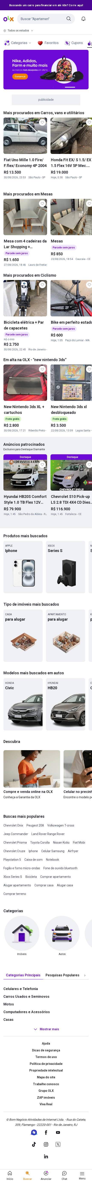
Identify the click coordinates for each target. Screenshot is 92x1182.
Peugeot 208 (35, 825)
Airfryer (73, 851)
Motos (8, 1004)
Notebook (52, 859)
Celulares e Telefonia (20, 989)
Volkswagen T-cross (60, 825)
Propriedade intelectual (46, 1070)
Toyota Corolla (40, 842)
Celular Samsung (52, 851)
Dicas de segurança (46, 1050)
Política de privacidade (46, 1063)
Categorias (19, 43)
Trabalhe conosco (46, 1084)
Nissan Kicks (61, 842)
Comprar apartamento (55, 876)
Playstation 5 (12, 859)
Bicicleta (31, 876)
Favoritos (52, 43)
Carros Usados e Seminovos (26, 997)
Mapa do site (46, 1077)
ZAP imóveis (46, 1097)
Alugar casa (65, 885)
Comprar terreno (14, 894)
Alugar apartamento (17, 885)
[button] (46, 19)
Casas (8, 1020)
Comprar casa (43, 885)
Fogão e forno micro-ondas (21, 868)
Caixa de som (33, 859)
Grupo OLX (46, 1090)
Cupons (77, 43)
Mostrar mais (49, 1029)
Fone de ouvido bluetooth (60, 868)
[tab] (23, 975)
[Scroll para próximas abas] (85, 975)
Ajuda (46, 1043)
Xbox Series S (12, 876)
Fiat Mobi (79, 842)
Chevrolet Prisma (15, 842)
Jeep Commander (15, 834)
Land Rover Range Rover (48, 834)
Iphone (33, 851)
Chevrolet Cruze (14, 851)
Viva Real (46, 1104)
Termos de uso (46, 1057)
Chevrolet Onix (13, 825)
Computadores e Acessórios (26, 1012)
